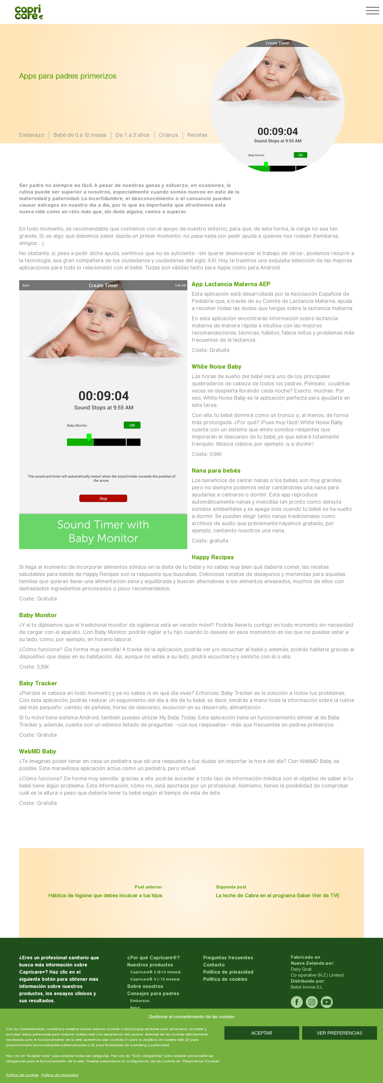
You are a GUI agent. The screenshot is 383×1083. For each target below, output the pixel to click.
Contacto (214, 965)
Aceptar (261, 1032)
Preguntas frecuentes (228, 958)
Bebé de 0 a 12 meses (80, 135)
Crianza (168, 135)
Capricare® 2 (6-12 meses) (155, 972)
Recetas (197, 135)
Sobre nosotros (145, 986)
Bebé (135, 1008)
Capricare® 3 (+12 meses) (155, 979)
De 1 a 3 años (133, 135)
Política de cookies (22, 1075)
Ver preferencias (339, 1032)
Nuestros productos (150, 965)
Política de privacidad (59, 1075)
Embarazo (31, 135)
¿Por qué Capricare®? (153, 958)
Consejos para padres (153, 993)
